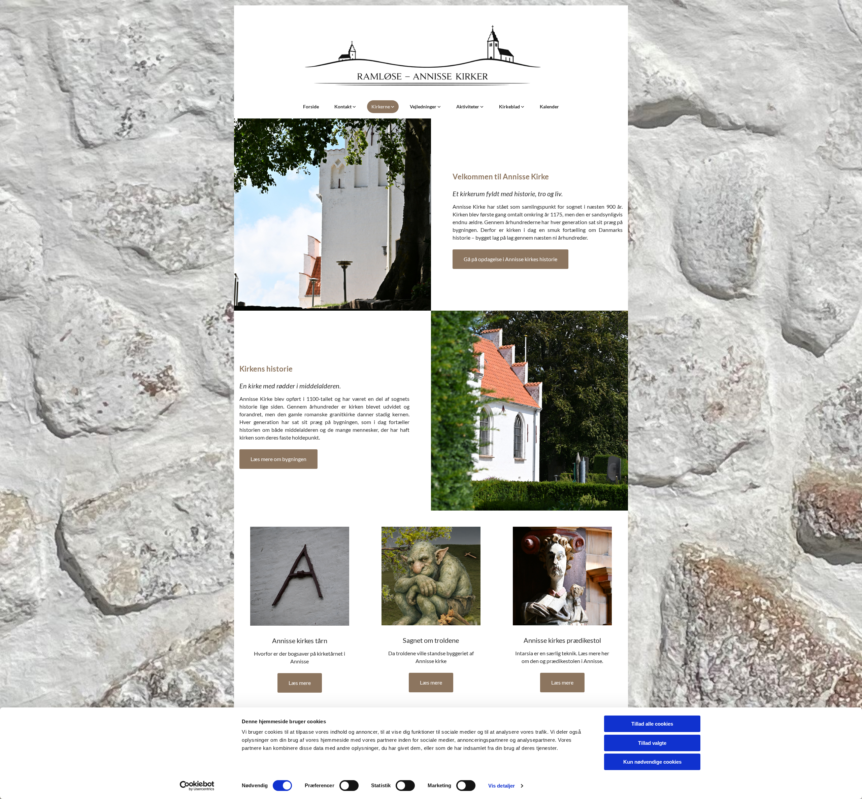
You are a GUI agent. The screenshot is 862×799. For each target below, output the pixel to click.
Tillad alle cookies (652, 724)
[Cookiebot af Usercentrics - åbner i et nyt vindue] (197, 786)
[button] (510, 259)
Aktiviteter (468, 106)
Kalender (549, 106)
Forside (311, 106)
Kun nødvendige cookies (652, 762)
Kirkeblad (510, 106)
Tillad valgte (652, 743)
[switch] (349, 785)
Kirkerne (381, 106)
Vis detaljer (501, 786)
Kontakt (343, 106)
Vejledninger (423, 106)
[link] (345, 106)
